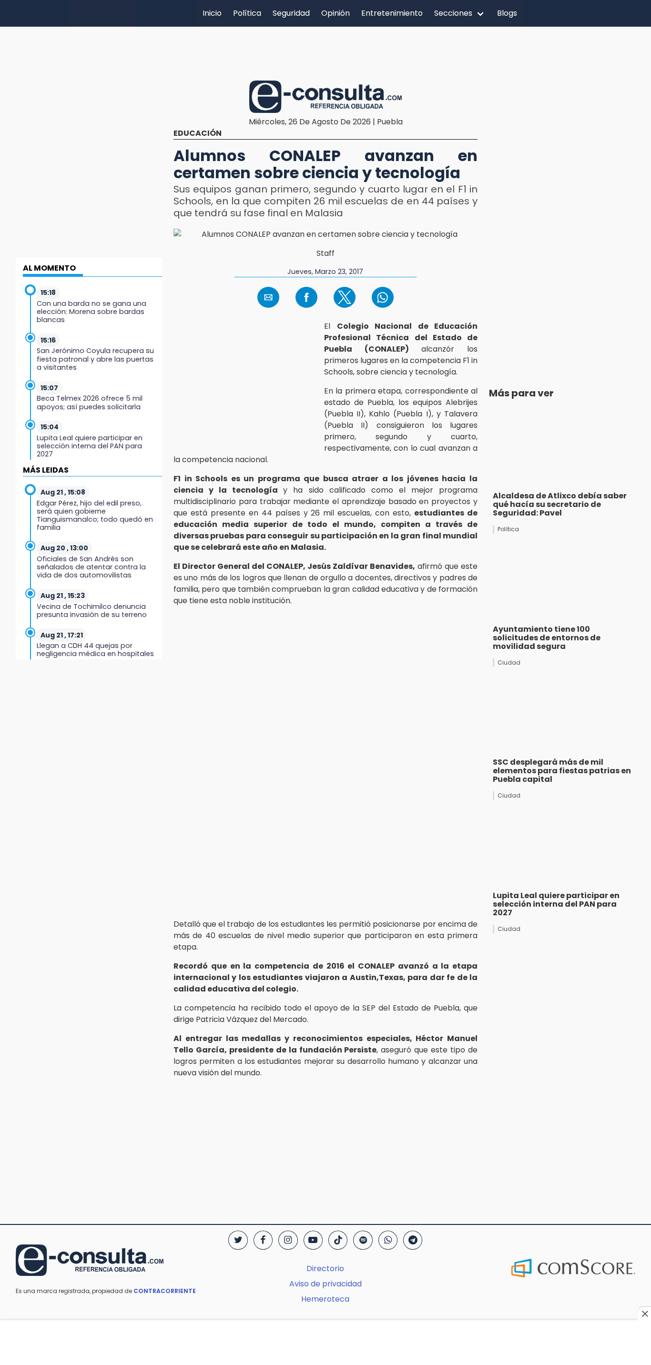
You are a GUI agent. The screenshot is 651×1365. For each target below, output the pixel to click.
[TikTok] (337, 1240)
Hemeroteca (325, 1299)
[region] (325, 51)
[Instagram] (287, 1240)
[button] (268, 297)
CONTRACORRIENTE (164, 1291)
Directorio (325, 1268)
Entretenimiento (392, 13)
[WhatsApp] (387, 1240)
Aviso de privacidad (325, 1283)
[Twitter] (237, 1240)
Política (247, 13)
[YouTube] (313, 1240)
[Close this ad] (644, 1313)
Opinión (335, 13)
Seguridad (291, 13)
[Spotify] (362, 1240)
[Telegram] (412, 1240)
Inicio (212, 13)
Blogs (507, 13)
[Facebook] (263, 1240)
